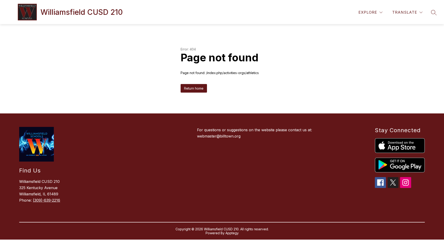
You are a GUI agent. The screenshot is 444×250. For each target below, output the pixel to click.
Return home (194, 88)
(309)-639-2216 (46, 200)
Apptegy (232, 233)
